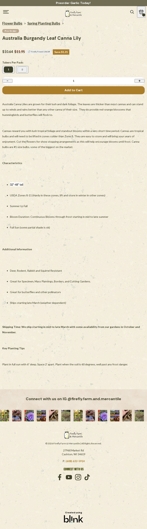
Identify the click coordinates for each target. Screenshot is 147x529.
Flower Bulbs (12, 23)
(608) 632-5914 (75, 461)
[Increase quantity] (140, 81)
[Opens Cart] (141, 12)
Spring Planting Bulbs (43, 23)
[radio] (8, 69)
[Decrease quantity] (7, 81)
